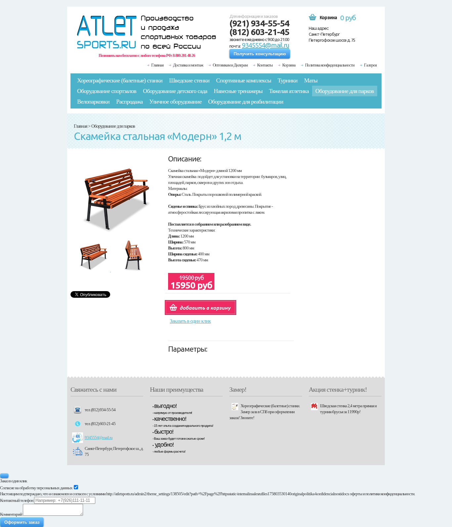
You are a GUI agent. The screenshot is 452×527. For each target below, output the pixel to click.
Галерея (370, 65)
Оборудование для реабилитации (245, 101)
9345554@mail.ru (265, 45)
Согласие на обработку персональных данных (36, 487)
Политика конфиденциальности (329, 65)
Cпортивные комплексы (243, 80)
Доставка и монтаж (188, 65)
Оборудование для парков (344, 91)
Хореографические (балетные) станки (119, 80)
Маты (310, 80)
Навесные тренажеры (238, 91)
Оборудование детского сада (175, 91)
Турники (287, 80)
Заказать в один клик (190, 321)
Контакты (265, 65)
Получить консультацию (260, 53)
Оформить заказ (21, 522)
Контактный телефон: (17, 500)
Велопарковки (93, 101)
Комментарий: (11, 514)
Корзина (288, 65)
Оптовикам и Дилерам (230, 65)
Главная (157, 65)
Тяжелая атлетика (289, 91)
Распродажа (129, 101)
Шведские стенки (189, 80)
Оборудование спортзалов (106, 91)
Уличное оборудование (175, 101)
